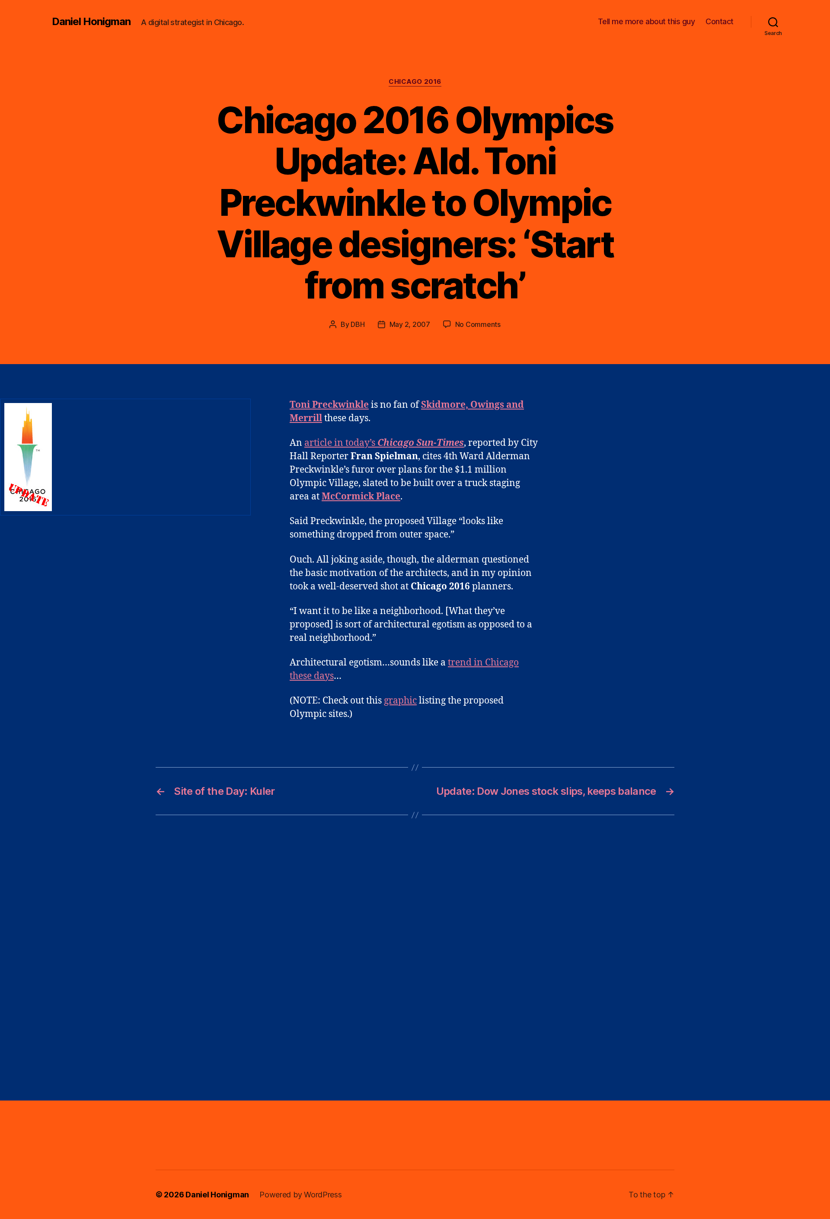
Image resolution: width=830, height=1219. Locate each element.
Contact (720, 21)
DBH (357, 324)
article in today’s (384, 443)
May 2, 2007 (409, 324)
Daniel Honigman (91, 21)
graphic (400, 701)
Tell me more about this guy (646, 21)
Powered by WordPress (300, 1194)
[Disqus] (415, 958)
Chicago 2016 (415, 82)
